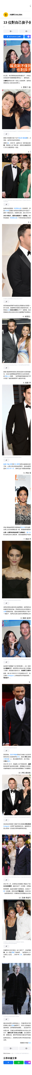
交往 (18, 756)
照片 (9, 761)
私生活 (23, 527)
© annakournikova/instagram (10, 943)
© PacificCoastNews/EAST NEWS (11, 1016)
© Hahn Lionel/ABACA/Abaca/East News (12, 298)
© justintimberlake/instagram (10, 131)
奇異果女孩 (17, 208)
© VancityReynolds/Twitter (24, 365)
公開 (4, 611)
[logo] (12, 15)
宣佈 (13, 1025)
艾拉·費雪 (17, 464)
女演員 (7, 210)
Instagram (11, 675)
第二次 (29, 532)
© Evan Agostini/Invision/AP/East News (12, 457)
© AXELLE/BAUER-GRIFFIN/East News (12, 200)
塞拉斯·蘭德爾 (22, 138)
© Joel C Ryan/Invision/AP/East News (12, 600)
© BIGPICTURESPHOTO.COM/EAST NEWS (13, 942)
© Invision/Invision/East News (10, 365)
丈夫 (9, 310)
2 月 (20, 954)
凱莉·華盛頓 (13, 754)
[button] (10, 31)
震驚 (13, 952)
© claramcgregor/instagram (24, 817)
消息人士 (7, 376)
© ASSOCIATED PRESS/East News (11, 877)
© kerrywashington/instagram (10, 747)
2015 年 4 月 (10, 468)
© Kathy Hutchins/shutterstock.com (11, 659)
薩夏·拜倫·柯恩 (7, 464)
